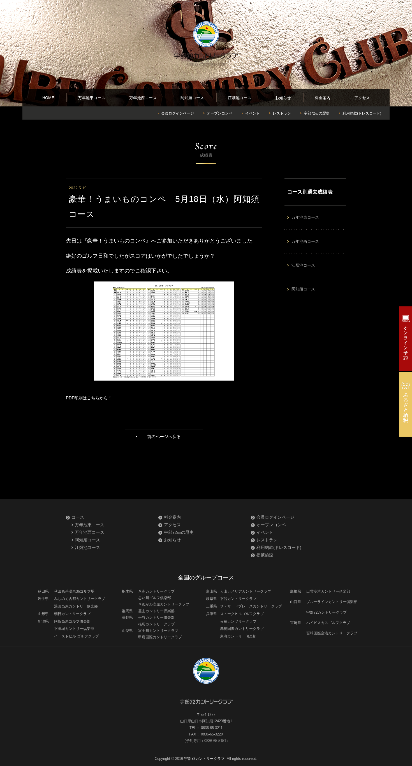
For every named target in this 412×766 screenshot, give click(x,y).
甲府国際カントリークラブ (160, 637)
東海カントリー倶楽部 (238, 636)
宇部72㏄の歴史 (317, 113)
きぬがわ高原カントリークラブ (163, 604)
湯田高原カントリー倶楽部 (76, 606)
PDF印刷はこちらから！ (89, 397)
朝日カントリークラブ (72, 614)
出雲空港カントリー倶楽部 (328, 591)
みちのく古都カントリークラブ (79, 599)
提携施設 (264, 555)
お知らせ (283, 98)
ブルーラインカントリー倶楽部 (331, 602)
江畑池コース (239, 98)
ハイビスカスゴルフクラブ (328, 623)
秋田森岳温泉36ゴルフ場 (74, 591)
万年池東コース (91, 98)
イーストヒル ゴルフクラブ (76, 636)
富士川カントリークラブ (158, 630)
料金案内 (322, 98)
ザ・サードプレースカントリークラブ (251, 606)
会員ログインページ (177, 113)
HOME (48, 98)
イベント (252, 113)
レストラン (282, 113)
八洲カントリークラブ (156, 591)
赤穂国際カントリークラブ (242, 629)
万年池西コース (143, 98)
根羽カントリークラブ (156, 624)
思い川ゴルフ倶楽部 (154, 598)
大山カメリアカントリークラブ (245, 591)
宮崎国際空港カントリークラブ (331, 633)
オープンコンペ (219, 113)
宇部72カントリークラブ (326, 612)
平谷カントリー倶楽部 (156, 617)
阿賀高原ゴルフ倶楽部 (72, 621)
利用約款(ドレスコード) (361, 113)
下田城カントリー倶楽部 (74, 629)
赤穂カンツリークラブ (238, 621)
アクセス (362, 98)
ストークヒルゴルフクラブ (242, 614)
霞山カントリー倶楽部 (156, 611)
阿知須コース (192, 98)
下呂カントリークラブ (238, 599)
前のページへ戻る (164, 436)
